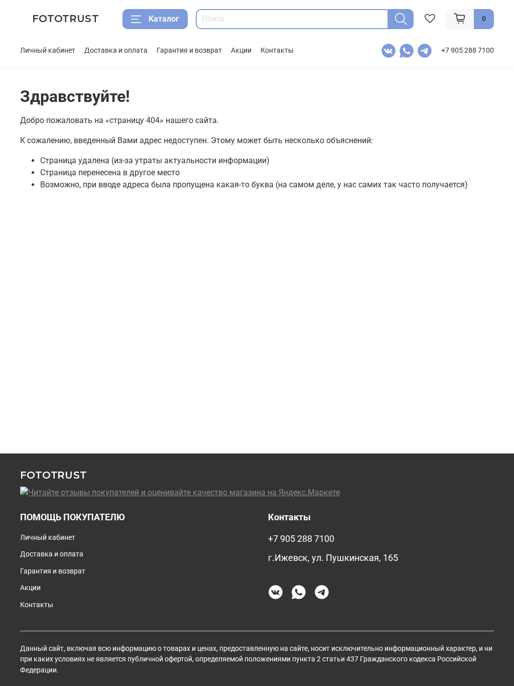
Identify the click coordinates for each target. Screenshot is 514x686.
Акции (241, 50)
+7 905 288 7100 (467, 50)
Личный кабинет (47, 50)
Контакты (277, 50)
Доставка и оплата (116, 50)
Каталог (164, 19)
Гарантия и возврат (189, 50)
